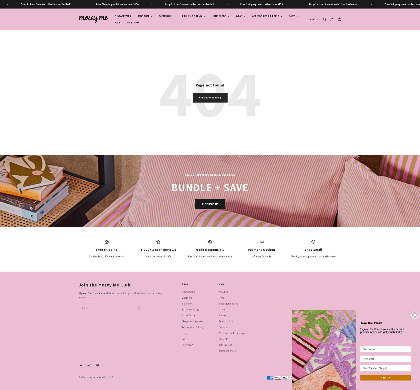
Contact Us (224, 327)
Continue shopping (210, 97)
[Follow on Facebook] (81, 365)
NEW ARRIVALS (123, 16)
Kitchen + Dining (190, 309)
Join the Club (225, 344)
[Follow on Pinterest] (97, 365)
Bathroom (187, 303)
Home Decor (188, 315)
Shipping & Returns (228, 303)
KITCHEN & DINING (191, 16)
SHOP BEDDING (209, 204)
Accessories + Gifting (192, 327)
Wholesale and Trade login (232, 333)
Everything (187, 344)
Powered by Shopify (105, 377)
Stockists (223, 339)
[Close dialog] (415, 315)
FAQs (221, 297)
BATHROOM (165, 16)
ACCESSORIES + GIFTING (265, 16)
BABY (292, 16)
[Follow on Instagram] (89, 365)
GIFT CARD (133, 22)
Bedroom (187, 297)
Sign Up (385, 377)
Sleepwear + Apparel (192, 321)
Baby (184, 333)
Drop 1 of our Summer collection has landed (31, 4)
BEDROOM (143, 16)
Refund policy (226, 321)
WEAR (239, 16)
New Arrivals (188, 291)
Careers (223, 309)
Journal (223, 315)
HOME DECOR (219, 16)
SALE (117, 22)
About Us (223, 291)
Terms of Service (227, 350)
